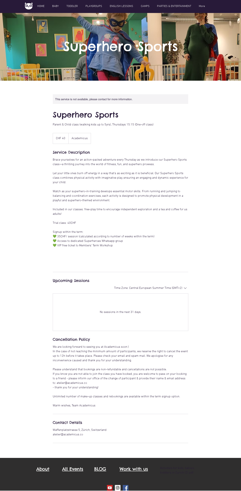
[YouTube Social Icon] (110, 488)
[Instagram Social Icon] (117, 488)
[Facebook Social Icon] (125, 488)
